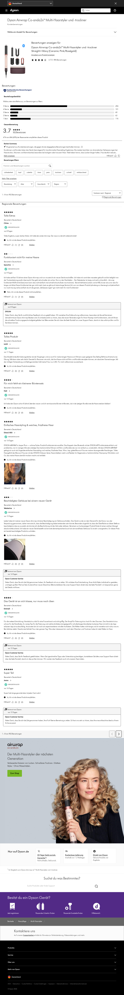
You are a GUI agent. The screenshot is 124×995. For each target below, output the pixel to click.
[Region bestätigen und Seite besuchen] (116, 3)
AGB (9, 984)
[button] (61, 32)
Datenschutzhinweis (62, 984)
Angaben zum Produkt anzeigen (43, 55)
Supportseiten (28, 935)
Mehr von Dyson (14, 969)
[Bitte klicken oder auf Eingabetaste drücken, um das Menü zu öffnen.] (6, 10)
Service (10, 955)
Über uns (11, 962)
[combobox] (30, 3)
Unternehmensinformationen (78, 984)
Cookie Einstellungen (40, 984)
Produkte (11, 948)
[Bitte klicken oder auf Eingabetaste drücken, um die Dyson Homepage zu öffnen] (14, 11)
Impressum (51, 984)
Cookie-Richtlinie (27, 984)
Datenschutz (16, 984)
